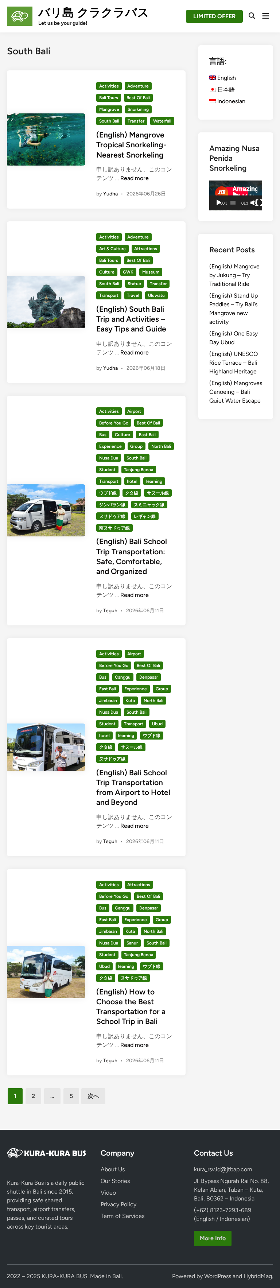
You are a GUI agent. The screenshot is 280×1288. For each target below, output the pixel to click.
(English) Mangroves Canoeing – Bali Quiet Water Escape (235, 392)
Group (136, 446)
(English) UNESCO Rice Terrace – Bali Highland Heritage (233, 362)
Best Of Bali (138, 97)
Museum (150, 272)
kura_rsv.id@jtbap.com (223, 1169)
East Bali (147, 434)
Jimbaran (108, 700)
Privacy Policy (118, 1204)
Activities (109, 86)
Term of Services (122, 1216)
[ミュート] (253, 202)
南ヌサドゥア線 (114, 528)
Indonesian (230, 101)
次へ (93, 1096)
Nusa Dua (108, 458)
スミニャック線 (149, 504)
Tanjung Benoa (138, 469)
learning (154, 481)
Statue (134, 283)
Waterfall (162, 121)
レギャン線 (145, 516)
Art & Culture (112, 248)
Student (107, 469)
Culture (106, 272)
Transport (108, 295)
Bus (102, 434)
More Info (213, 1238)
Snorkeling (138, 109)
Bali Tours (108, 97)
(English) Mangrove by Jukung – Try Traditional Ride (234, 275)
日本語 (225, 89)
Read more (134, 178)
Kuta (130, 700)
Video (108, 1192)
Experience (110, 446)
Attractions (145, 248)
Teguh (110, 611)
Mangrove (109, 109)
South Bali (109, 121)
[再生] (218, 202)
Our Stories (115, 1181)
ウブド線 (108, 493)
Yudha (110, 194)
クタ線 (131, 493)
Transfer (136, 121)
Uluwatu (156, 295)
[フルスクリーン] (259, 202)
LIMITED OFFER (214, 16)
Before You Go (113, 423)
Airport (134, 411)
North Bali (161, 446)
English (226, 77)
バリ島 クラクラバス (93, 12)
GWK (128, 272)
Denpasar (148, 677)
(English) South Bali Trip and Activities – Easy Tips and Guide (131, 319)
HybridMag (258, 1276)
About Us (113, 1169)
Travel (133, 295)
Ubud (157, 723)
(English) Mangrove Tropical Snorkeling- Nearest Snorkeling (131, 144)
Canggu (123, 677)
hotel (132, 481)
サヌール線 (158, 493)
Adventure (138, 86)
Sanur (132, 943)
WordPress (217, 1276)
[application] (235, 195)
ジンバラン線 (112, 504)
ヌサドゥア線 (112, 516)
